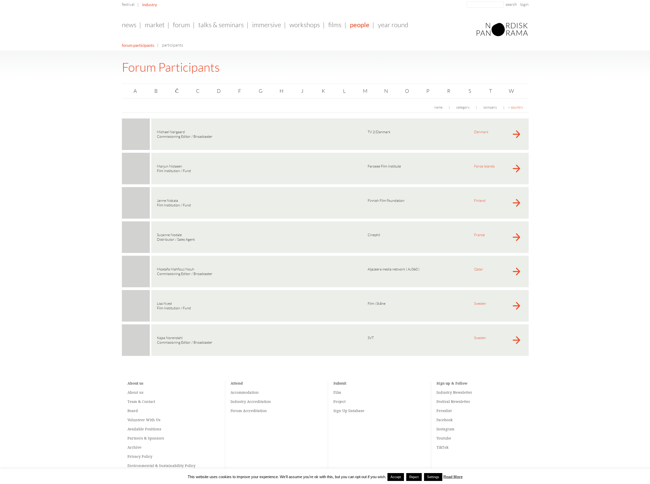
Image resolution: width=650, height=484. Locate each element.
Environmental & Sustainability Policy (161, 466)
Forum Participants (138, 45)
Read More (453, 477)
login (524, 4)
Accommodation (245, 392)
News (129, 24)
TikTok (442, 447)
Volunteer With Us (143, 420)
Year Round (393, 24)
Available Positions (144, 429)
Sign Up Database (348, 411)
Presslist (444, 411)
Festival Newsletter (453, 402)
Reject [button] (414, 477)
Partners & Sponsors (145, 438)
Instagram (445, 429)
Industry (149, 4)
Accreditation (259, 402)
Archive (134, 447)
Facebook (444, 420)
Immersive (266, 24)
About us (135, 392)
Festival (128, 4)
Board (132, 411)
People (359, 24)
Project (339, 402)
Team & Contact (141, 402)
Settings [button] (433, 477)
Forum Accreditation (249, 411)
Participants (172, 45)
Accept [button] (396, 477)
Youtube (443, 438)
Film (337, 392)
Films (335, 24)
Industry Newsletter (454, 392)
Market (155, 24)
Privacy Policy (139, 457)
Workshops (304, 24)
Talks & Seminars (221, 24)
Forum (181, 24)
